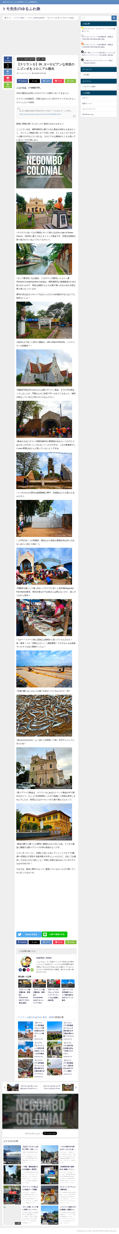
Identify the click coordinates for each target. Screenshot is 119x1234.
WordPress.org (87, 114)
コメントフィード (88, 109)
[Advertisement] (40, 37)
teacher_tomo (44, 958)
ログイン (85, 98)
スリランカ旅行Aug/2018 (26, 59)
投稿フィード (87, 103)
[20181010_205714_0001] (44, 166)
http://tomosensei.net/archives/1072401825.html (40, 114)
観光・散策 (41, 59)
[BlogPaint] (44, 211)
